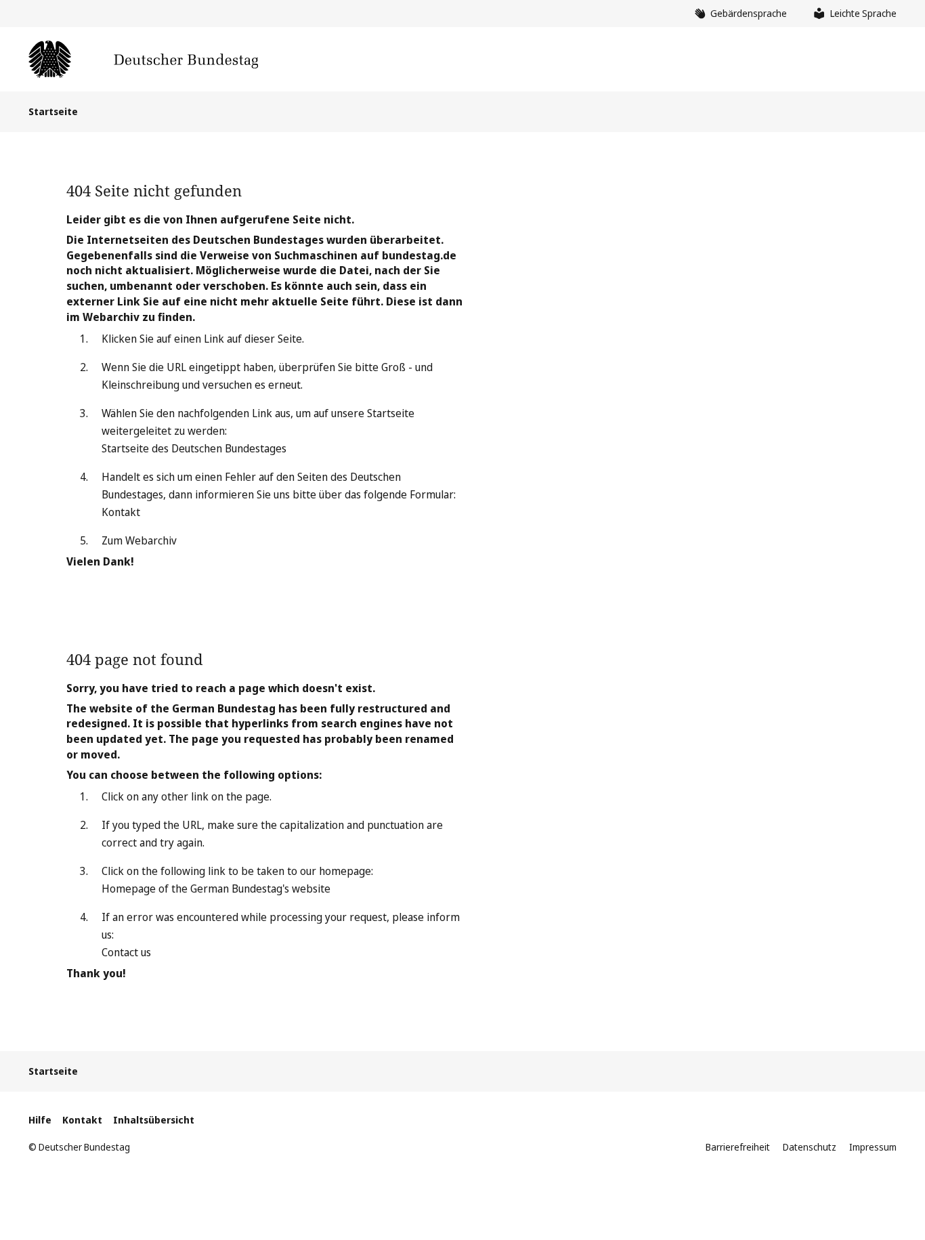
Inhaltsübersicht (153, 1119)
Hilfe (39, 1119)
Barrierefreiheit (738, 1146)
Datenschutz (809, 1146)
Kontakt (121, 512)
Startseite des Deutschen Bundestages (194, 448)
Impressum (873, 1146)
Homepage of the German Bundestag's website (216, 888)
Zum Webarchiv (139, 540)
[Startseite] (143, 59)
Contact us (126, 952)
